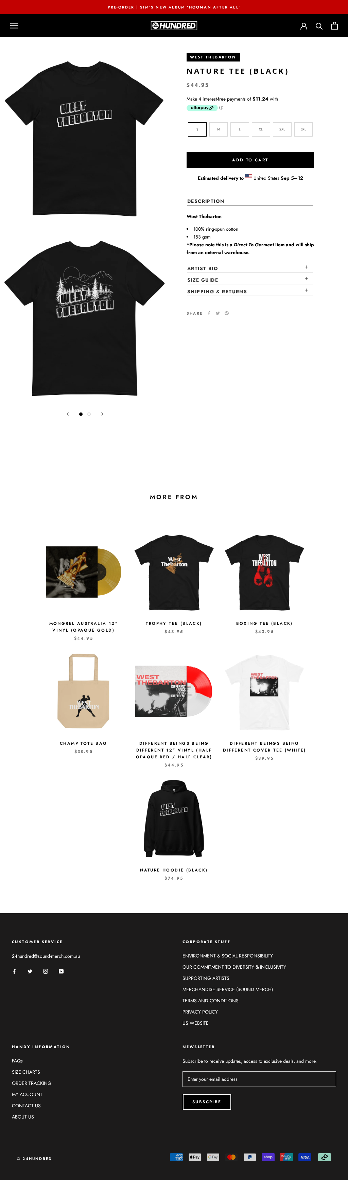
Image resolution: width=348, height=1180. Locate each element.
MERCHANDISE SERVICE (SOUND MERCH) (227, 989)
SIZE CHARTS (26, 1072)
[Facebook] (209, 313)
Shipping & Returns (217, 291)
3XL (303, 129)
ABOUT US (23, 1116)
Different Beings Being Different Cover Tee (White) (264, 746)
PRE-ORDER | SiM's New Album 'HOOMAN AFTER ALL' (174, 7)
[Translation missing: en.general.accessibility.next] (102, 414)
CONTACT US (26, 1105)
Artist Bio (202, 268)
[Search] (319, 25)
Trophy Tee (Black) (174, 623)
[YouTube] (61, 971)
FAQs (17, 1060)
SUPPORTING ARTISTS (205, 978)
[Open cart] (334, 26)
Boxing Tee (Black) (264, 623)
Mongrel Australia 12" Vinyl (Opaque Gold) (83, 626)
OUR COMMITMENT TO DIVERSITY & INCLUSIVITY (234, 967)
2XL (282, 129)
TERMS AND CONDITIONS (210, 1000)
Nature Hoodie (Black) (174, 870)
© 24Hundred (34, 1158)
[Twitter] (218, 313)
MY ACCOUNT (27, 1094)
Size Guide (202, 280)
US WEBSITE (195, 1023)
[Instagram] (45, 971)
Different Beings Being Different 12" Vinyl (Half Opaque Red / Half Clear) (174, 750)
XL (261, 129)
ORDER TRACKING (31, 1083)
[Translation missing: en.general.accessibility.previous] (68, 414)
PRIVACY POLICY (200, 1011)
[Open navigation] (14, 26)
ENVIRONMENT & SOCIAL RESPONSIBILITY (227, 955)
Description (205, 201)
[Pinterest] (227, 313)
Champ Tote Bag (83, 743)
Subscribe (207, 1102)
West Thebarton (213, 57)
